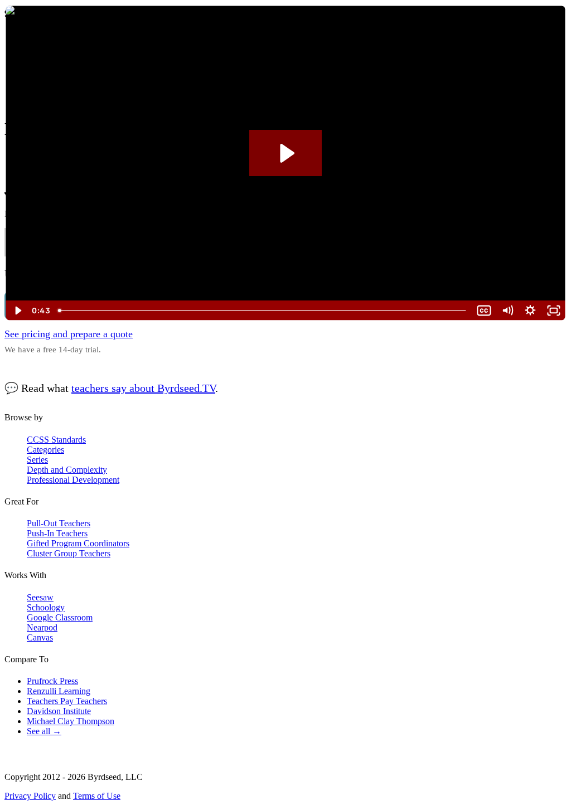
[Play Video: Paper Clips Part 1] (285, 153)
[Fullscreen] (553, 310)
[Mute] (507, 310)
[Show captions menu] (484, 310)
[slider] (263, 310)
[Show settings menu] (530, 310)
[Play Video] (17, 310)
